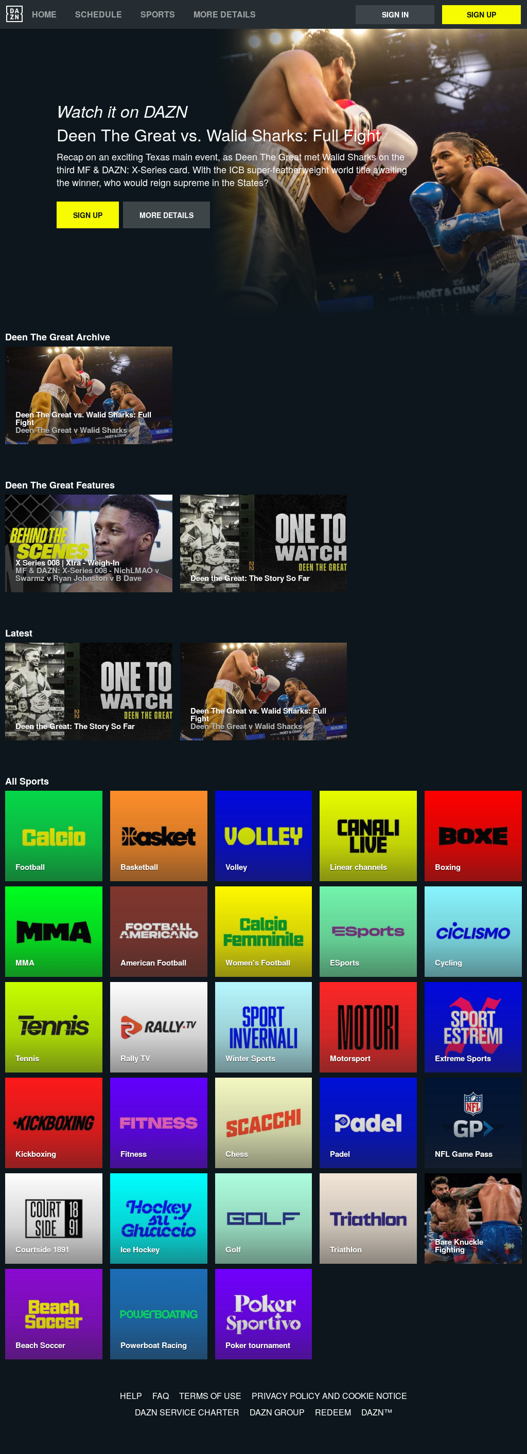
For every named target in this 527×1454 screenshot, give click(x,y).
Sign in (395, 14)
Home (44, 14)
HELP (131, 1396)
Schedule (98, 14)
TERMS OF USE (210, 1396)
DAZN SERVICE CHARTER (187, 1412)
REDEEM (333, 1412)
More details (225, 14)
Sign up (481, 14)
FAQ (160, 1396)
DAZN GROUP (277, 1412)
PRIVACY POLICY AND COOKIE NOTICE (329, 1396)
